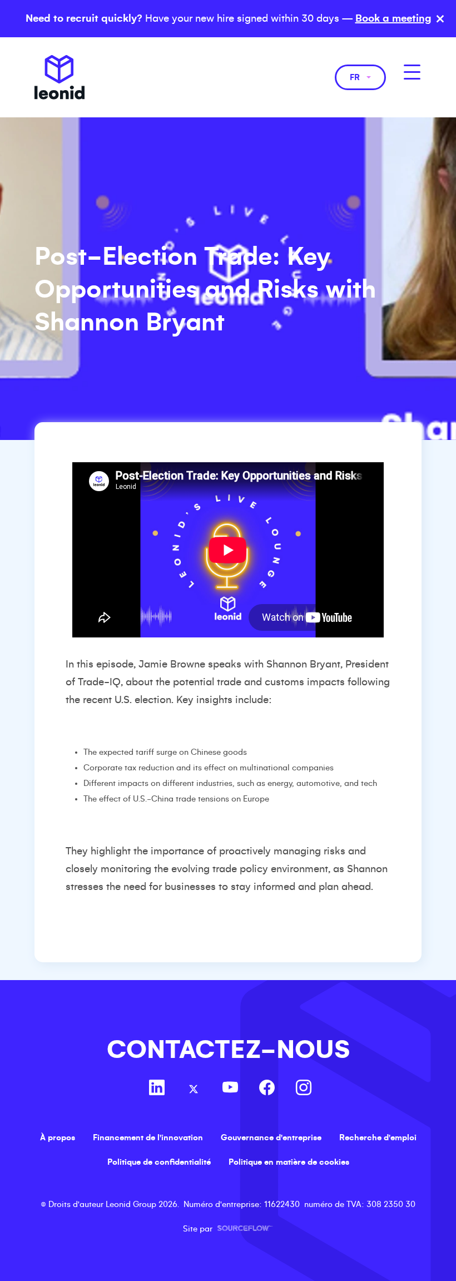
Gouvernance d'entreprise (271, 1137)
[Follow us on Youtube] (230, 1089)
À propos (57, 1137)
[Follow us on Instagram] (304, 1089)
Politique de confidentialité (159, 1162)
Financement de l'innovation (148, 1137)
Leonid (59, 77)
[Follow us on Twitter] (193, 1089)
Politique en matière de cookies (289, 1162)
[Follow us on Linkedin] (157, 1089)
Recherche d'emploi (378, 1137)
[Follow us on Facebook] (267, 1089)
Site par (228, 1228)
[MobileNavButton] (412, 72)
